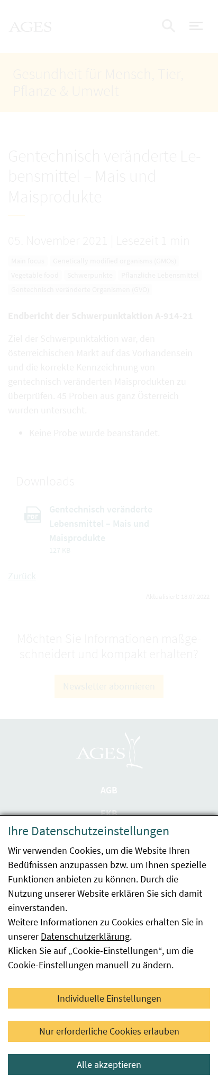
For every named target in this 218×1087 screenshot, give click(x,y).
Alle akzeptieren (109, 1064)
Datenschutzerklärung (85, 936)
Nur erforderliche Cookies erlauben (109, 1031)
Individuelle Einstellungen (109, 998)
